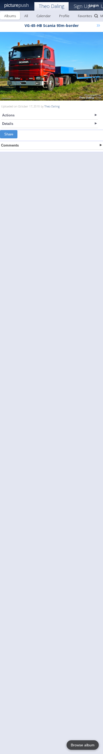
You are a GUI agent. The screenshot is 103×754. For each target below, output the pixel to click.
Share (8, 134)
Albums (10, 15)
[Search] (96, 16)
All (26, 15)
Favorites (85, 15)
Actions (8, 115)
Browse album (83, 745)
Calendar (43, 15)
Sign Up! (82, 6)
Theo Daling (51, 6)
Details (7, 124)
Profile (64, 15)
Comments (10, 145)
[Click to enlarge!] (51, 66)
